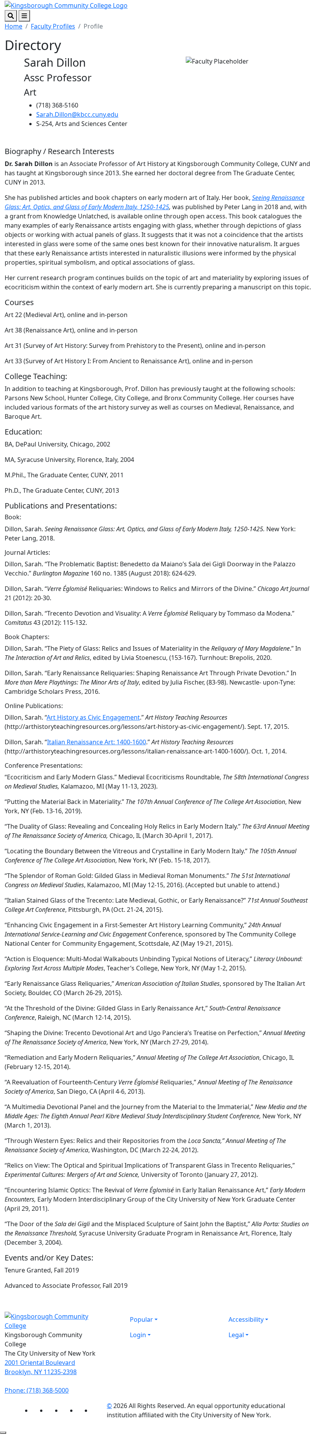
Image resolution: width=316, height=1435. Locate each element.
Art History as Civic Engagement (93, 717)
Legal (236, 1335)
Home (13, 26)
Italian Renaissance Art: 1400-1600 (96, 742)
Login (138, 1335)
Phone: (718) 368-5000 (37, 1390)
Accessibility (246, 1319)
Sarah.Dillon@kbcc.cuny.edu (77, 114)
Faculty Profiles (53, 26)
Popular (141, 1319)
